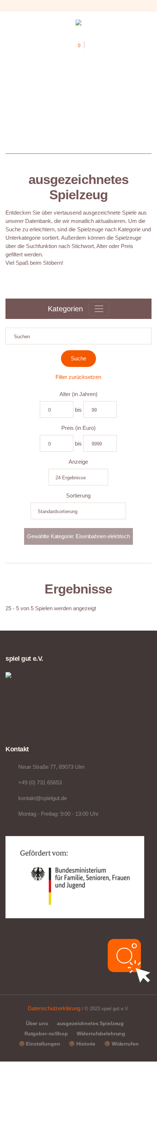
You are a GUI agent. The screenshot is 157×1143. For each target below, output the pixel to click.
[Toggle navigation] (99, 308)
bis (78, 410)
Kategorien (65, 309)
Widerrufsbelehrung (101, 1033)
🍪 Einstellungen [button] (39, 1044)
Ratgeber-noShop (46, 1033)
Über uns (37, 1023)
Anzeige (78, 462)
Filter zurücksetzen (78, 377)
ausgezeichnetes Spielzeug (90, 1023)
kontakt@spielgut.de (42, 798)
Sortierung (78, 495)
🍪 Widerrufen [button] (121, 1044)
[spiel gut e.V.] (78, 23)
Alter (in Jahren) (78, 394)
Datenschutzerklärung (54, 1008)
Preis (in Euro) (78, 428)
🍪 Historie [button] (82, 1044)
